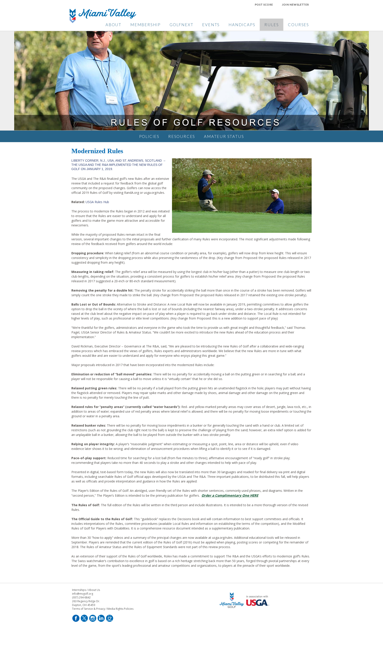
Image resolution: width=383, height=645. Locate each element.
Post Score (264, 4)
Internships (79, 590)
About (113, 24)
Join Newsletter (295, 4)
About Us (94, 590)
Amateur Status (224, 136)
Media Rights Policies (120, 609)
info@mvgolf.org (82, 594)
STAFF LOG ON (245, 621)
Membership (145, 24)
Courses (298, 24)
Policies (149, 136)
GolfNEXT (181, 24)
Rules (271, 24)
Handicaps (242, 24)
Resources (181, 136)
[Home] (103, 22)
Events (211, 24)
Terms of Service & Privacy (88, 609)
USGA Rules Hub (97, 202)
